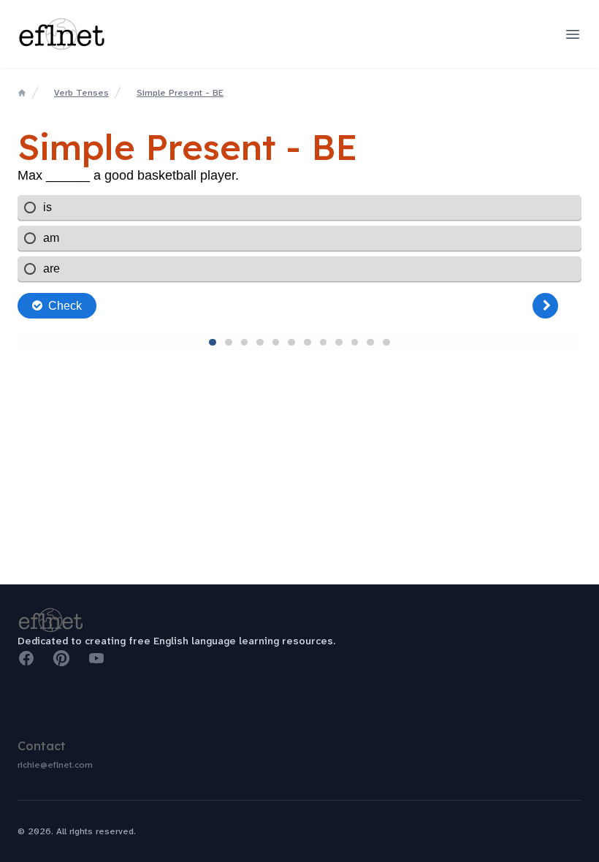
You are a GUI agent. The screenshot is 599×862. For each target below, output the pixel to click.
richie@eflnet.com (55, 765)
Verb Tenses (81, 93)
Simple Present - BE (180, 93)
